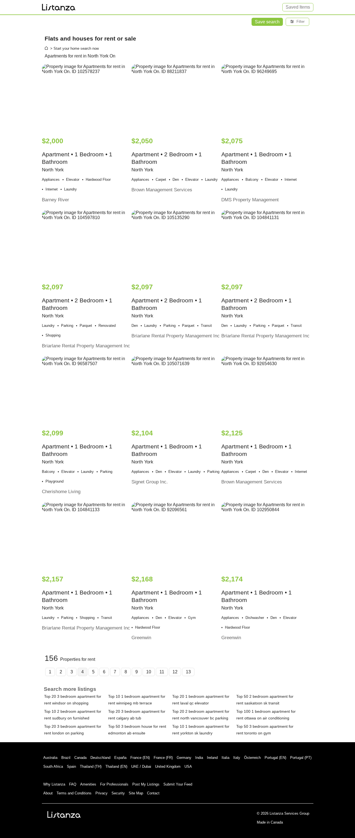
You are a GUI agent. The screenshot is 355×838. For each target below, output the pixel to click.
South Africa (53, 766)
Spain (71, 766)
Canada (80, 758)
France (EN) (140, 758)
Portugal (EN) (275, 758)
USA (188, 766)
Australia (50, 758)
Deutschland (100, 758)
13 (188, 671)
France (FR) (163, 758)
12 (175, 671)
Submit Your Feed (177, 784)
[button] (297, 21)
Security (118, 793)
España (120, 758)
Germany (184, 758)
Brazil (65, 758)
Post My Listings (145, 784)
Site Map (136, 793)
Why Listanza (54, 784)
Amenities (88, 784)
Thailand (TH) (91, 766)
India (199, 758)
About (48, 793)
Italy (236, 758)
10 (148, 671)
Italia (225, 758)
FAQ (72, 784)
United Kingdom (168, 766)
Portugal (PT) (300, 758)
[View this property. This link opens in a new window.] (86, 97)
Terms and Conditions (74, 793)
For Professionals (114, 784)
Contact (153, 793)
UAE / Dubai (141, 766)
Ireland (212, 758)
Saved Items (298, 7)
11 (161, 671)
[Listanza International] (64, 814)
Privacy (101, 793)
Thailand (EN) (116, 766)
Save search (267, 21)
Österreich (252, 758)
